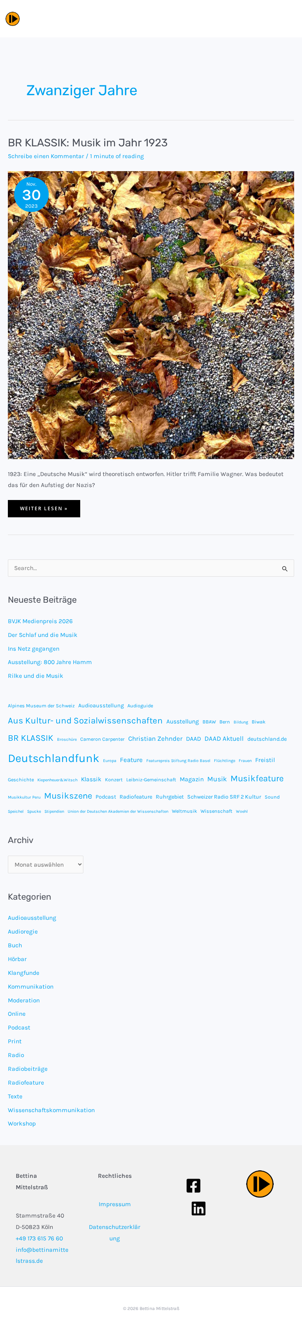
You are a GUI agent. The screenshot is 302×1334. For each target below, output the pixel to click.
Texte (15, 1096)
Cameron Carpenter (102, 739)
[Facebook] (193, 1185)
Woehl (242, 811)
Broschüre (67, 739)
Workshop (22, 1123)
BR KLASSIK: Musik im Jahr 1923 (88, 142)
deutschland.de (267, 739)
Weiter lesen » (44, 511)
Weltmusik (184, 811)
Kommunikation (30, 986)
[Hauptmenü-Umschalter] (287, 19)
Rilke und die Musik (35, 675)
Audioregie (23, 931)
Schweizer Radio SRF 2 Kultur (224, 796)
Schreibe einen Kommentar (46, 156)
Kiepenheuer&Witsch (57, 779)
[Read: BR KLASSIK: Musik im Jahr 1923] (151, 314)
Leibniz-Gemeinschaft (151, 779)
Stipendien (54, 811)
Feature (131, 760)
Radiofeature (136, 796)
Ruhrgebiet (170, 796)
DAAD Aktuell (224, 738)
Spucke (34, 811)
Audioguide (140, 706)
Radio (16, 1055)
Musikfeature (257, 778)
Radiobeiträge (28, 1068)
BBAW (209, 722)
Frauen (245, 760)
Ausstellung (182, 721)
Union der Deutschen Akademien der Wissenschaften (118, 811)
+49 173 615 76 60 (39, 1238)
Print (15, 1041)
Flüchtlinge (224, 760)
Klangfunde (23, 972)
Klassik (91, 779)
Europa (109, 760)
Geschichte (21, 779)
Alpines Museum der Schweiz (41, 706)
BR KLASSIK (30, 738)
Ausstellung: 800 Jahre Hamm (50, 662)
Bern (224, 722)
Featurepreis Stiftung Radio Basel (178, 760)
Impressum (115, 1204)
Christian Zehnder (155, 738)
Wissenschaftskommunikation (51, 1110)
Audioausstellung (101, 705)
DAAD (193, 738)
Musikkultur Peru (24, 797)
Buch (15, 945)
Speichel (16, 811)
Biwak (258, 722)
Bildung (241, 722)
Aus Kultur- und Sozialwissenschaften (85, 720)
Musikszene (68, 796)
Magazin (192, 779)
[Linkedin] (198, 1208)
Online (17, 1013)
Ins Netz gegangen (33, 648)
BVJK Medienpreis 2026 (40, 621)
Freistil (265, 760)
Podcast (106, 796)
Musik (217, 779)
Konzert (114, 779)
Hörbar (17, 959)
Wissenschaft (216, 811)
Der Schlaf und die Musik (42, 634)
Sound (272, 797)
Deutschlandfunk (53, 758)
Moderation (24, 1000)
